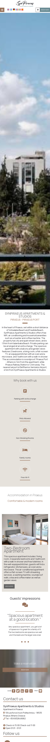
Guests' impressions (25, 598)
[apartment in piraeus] (25, 3)
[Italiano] (20, 9)
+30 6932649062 (17, 718)
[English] (8, 9)
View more (9, 586)
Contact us (13, 698)
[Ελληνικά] (11, 9)
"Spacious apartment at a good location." (25, 617)
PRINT (36, 691)
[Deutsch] (14, 9)
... (25, 637)
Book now (45, 10)
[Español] (22, 9)
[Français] (17, 9)
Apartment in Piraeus (13, 709)
